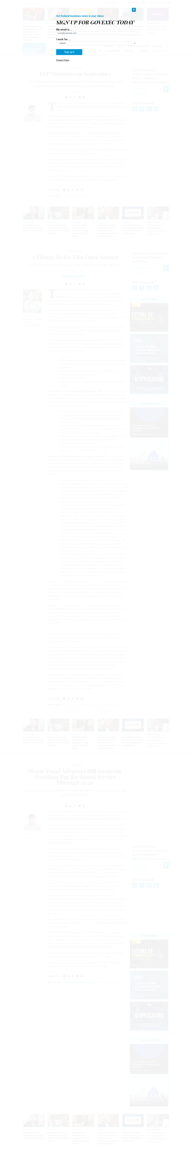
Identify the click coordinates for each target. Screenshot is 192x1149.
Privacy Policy (62, 60)
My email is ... (64, 29)
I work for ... (63, 39)
